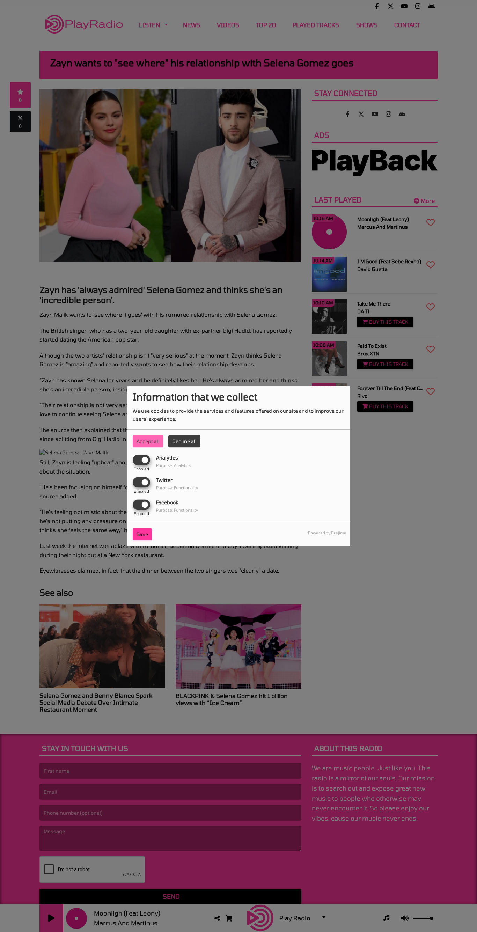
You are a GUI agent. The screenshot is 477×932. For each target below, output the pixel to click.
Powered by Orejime (327, 532)
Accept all (148, 441)
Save (142, 534)
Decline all (184, 441)
